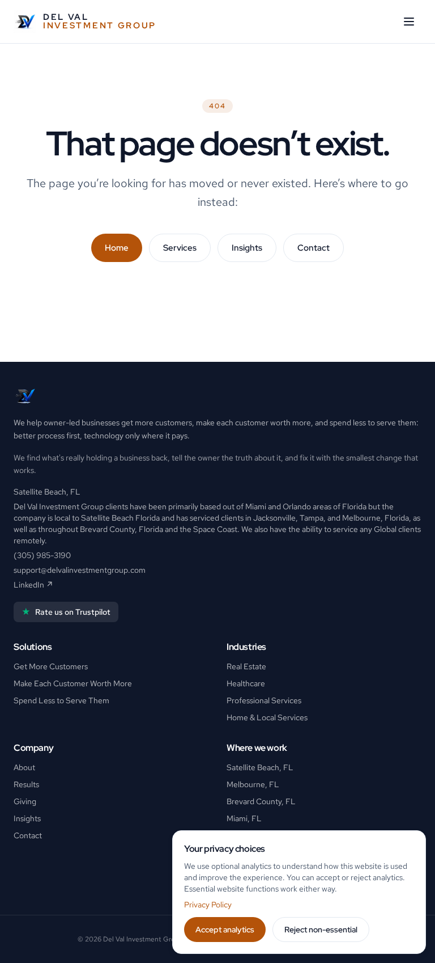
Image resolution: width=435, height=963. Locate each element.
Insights (247, 248)
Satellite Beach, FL (260, 767)
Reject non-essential (320, 929)
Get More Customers (51, 666)
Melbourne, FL (253, 784)
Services (180, 248)
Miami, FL (244, 818)
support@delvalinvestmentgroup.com (80, 570)
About (24, 767)
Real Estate (246, 666)
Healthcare (246, 683)
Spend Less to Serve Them (61, 700)
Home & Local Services (267, 717)
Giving (25, 801)
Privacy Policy (208, 904)
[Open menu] (408, 21)
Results (26, 784)
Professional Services (264, 700)
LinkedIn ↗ (33, 585)
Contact (313, 248)
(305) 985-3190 (42, 555)
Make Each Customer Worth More (73, 683)
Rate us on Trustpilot (66, 612)
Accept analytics (224, 929)
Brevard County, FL (261, 801)
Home (117, 248)
